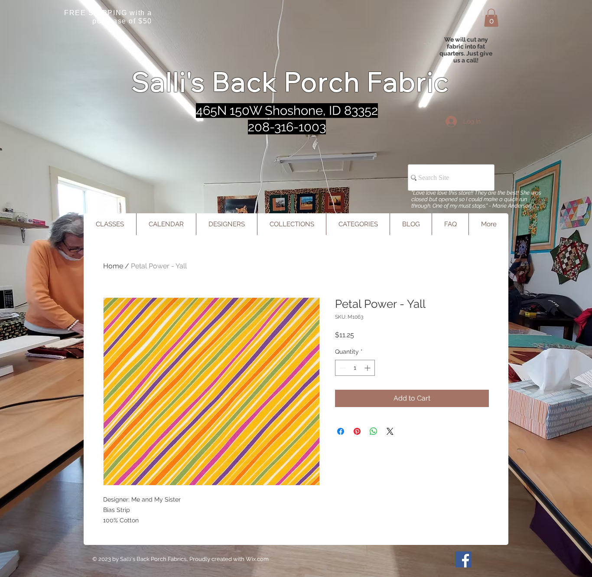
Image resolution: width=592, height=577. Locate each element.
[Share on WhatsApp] (373, 431)
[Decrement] (341, 367)
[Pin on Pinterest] (357, 431)
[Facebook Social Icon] (463, 559)
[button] (491, 18)
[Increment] (368, 367)
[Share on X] (390, 431)
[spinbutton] (355, 367)
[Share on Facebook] (340, 431)
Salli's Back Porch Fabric (290, 81)
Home (113, 266)
